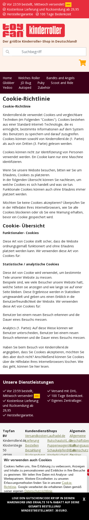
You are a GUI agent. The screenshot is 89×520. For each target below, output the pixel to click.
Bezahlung (33, 450)
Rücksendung (35, 455)
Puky (40, 83)
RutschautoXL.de (59, 440)
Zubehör (44, 87)
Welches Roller (29, 78)
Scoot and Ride (62, 83)
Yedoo (7, 87)
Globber (8, 83)
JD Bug (26, 83)
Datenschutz (79, 450)
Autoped (25, 87)
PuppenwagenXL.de (61, 445)
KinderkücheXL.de (60, 455)
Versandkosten (36, 436)
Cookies (75, 455)
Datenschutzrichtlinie (38, 491)
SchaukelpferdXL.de (61, 450)
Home (7, 78)
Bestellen (32, 445)
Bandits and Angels (60, 78)
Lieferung (32, 440)
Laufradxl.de (56, 436)
